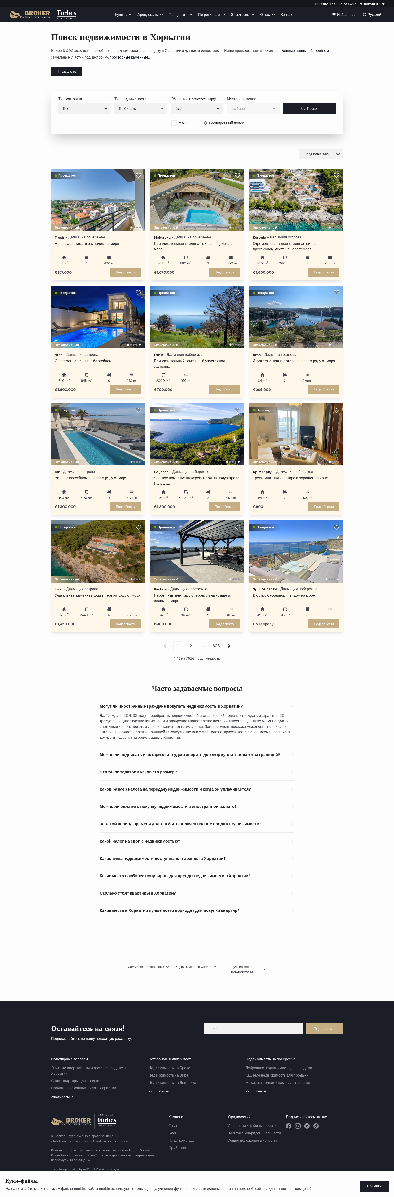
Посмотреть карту (202, 99)
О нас (173, 1126)
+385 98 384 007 (118, 1141)
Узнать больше (62, 1097)
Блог (172, 1133)
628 (216, 645)
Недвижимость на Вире (168, 1075)
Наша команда (181, 1140)
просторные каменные (129, 57)
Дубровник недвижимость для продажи (279, 1068)
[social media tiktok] (316, 1126)
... (203, 645)
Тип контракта (70, 99)
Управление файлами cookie (251, 1126)
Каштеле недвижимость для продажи (277, 1075)
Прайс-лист (178, 1148)
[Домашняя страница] (42, 14)
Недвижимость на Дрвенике (172, 1082)
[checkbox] (174, 123)
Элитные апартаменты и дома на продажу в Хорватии (88, 1071)
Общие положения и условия (252, 1140)
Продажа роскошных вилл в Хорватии (83, 1088)
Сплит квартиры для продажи (76, 1081)
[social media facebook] (288, 1126)
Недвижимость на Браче (169, 1068)
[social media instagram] (297, 1126)
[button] (197, 705)
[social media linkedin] (306, 1126)
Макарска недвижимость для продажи (278, 1082)
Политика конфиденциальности (254, 1133)
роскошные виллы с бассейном (302, 50)
